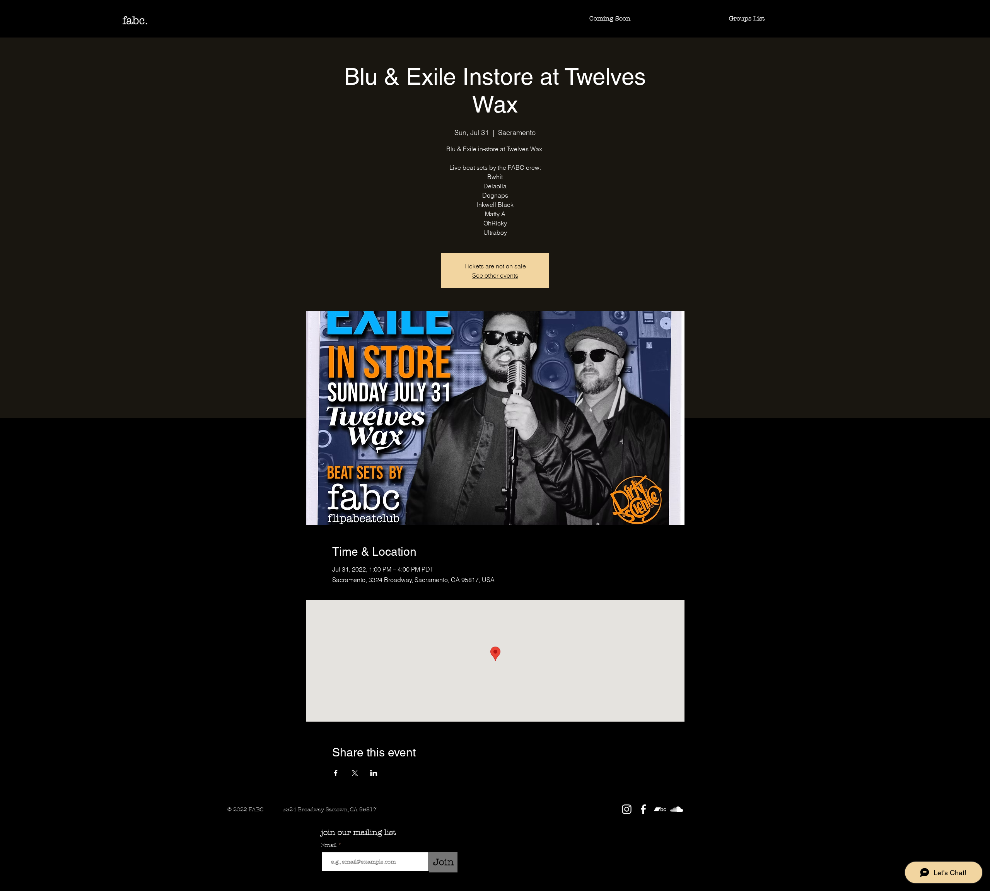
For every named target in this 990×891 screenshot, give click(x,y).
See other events (495, 275)
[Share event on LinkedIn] (373, 773)
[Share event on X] (354, 773)
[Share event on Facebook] (336, 773)
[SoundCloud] (676, 809)
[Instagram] (626, 809)
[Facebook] (643, 809)
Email (329, 845)
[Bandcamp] (660, 809)
